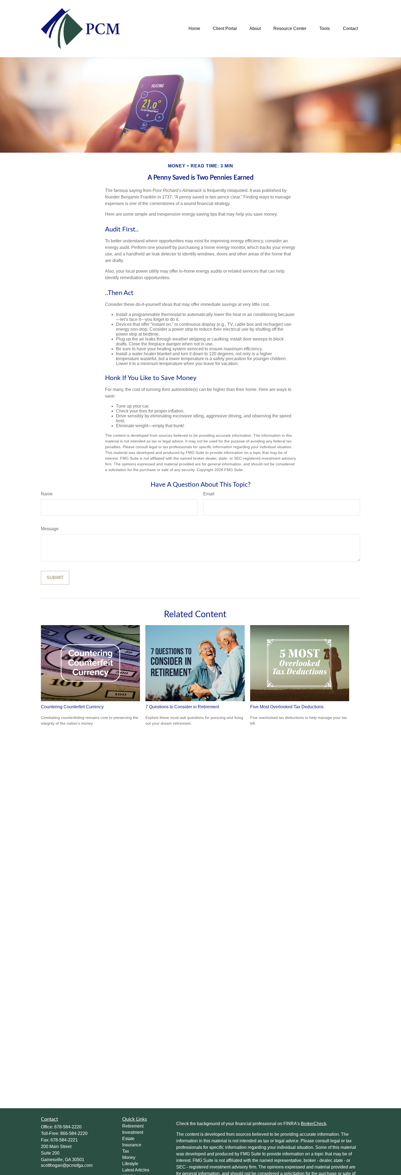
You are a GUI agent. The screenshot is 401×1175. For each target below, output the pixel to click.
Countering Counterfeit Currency (72, 706)
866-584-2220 (74, 1133)
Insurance (131, 1145)
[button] (194, 29)
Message (50, 528)
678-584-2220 (68, 1127)
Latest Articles (135, 1170)
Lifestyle (130, 1163)
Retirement (132, 1126)
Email (208, 494)
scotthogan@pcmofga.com (66, 1165)
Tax (125, 1151)
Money (128, 1157)
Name (47, 494)
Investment (132, 1132)
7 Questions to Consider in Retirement (182, 706)
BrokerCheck (313, 1123)
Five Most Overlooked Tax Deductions (287, 706)
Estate (128, 1138)
